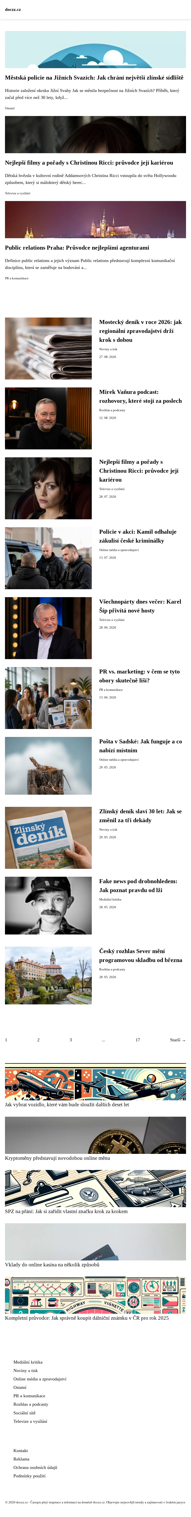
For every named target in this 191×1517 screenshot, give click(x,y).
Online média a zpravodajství (119, 550)
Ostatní (10, 108)
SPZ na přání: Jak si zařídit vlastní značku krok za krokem (66, 1211)
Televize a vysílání (17, 193)
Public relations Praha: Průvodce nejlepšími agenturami (77, 247)
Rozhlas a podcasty (112, 410)
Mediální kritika (110, 899)
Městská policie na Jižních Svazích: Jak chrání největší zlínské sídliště (94, 77)
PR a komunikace (17, 278)
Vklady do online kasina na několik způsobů (52, 1264)
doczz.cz (13, 9)
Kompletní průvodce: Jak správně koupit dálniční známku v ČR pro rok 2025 (87, 1318)
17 (138, 1039)
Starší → (178, 1039)
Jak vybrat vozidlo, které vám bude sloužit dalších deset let (67, 1104)
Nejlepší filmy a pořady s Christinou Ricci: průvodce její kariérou (89, 162)
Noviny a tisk (108, 349)
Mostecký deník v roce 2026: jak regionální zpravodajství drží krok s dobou (140, 331)
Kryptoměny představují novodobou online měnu (57, 1158)
